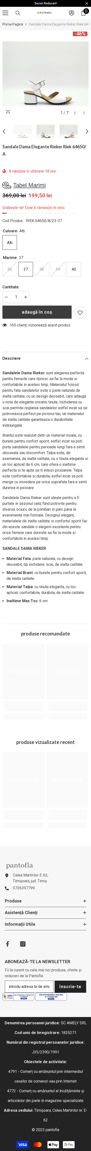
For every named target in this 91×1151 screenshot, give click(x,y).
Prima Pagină (12, 24)
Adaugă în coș (37, 312)
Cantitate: (10, 287)
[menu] (5, 13)
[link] (23, 706)
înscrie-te (70, 986)
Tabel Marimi (29, 185)
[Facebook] (7, 944)
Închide (87, 3)
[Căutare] (18, 13)
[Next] (84, 112)
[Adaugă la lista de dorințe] (80, 313)
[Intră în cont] (71, 13)
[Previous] (75, 112)
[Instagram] (23, 944)
